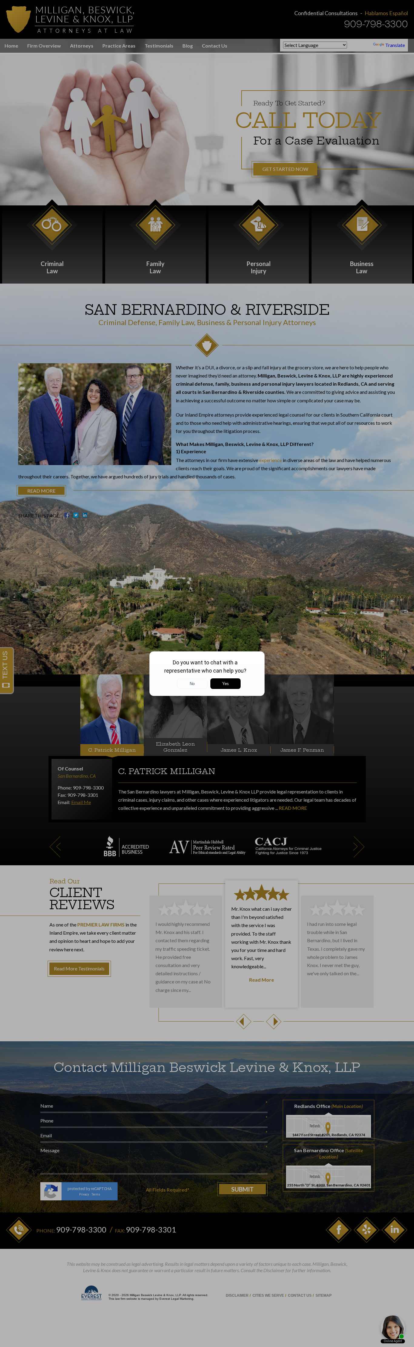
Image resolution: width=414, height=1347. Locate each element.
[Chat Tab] (207, 673)
